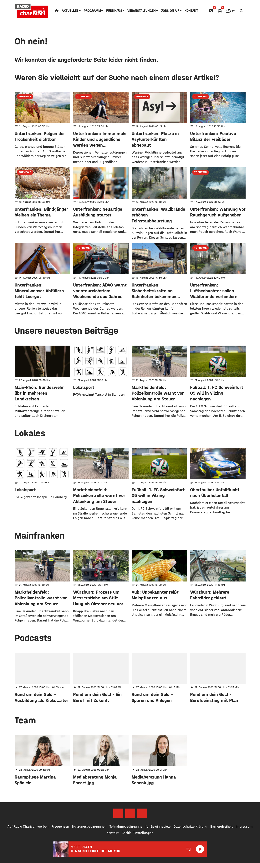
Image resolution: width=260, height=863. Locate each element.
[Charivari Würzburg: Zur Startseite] (31, 10)
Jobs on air (170, 11)
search (241, 10)
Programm (92, 11)
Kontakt (191, 11)
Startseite (56, 10)
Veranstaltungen (141, 11)
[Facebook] (118, 813)
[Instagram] (130, 813)
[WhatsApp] (142, 813)
